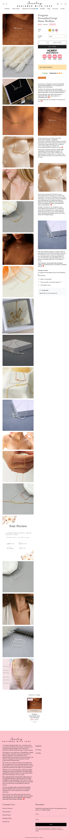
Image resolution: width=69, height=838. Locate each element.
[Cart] (65, 4)
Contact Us (6, 821)
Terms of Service (8, 808)
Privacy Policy (7, 811)
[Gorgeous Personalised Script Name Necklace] (34, 705)
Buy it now (52, 46)
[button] (62, 4)
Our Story (38, 750)
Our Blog (38, 753)
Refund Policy (7, 815)
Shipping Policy (7, 818)
